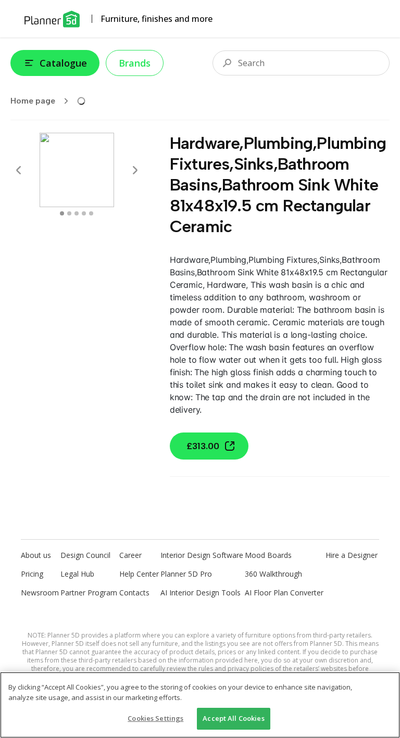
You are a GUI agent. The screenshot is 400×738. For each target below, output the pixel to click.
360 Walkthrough (273, 574)
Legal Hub (77, 574)
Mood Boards (268, 555)
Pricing (32, 574)
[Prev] (18, 170)
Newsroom (40, 592)
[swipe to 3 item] (84, 213)
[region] (200, 705)
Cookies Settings (155, 718)
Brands (135, 63)
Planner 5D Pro (186, 574)
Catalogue (63, 63)
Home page (32, 101)
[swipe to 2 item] (76, 213)
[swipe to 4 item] (91, 213)
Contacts (134, 592)
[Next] (135, 170)
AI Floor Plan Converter (284, 592)
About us (36, 555)
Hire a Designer (352, 555)
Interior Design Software (201, 555)
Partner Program (88, 592)
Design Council (85, 555)
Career (130, 555)
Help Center (139, 574)
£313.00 (202, 446)
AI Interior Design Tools (200, 592)
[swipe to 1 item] (69, 213)
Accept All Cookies (233, 718)
